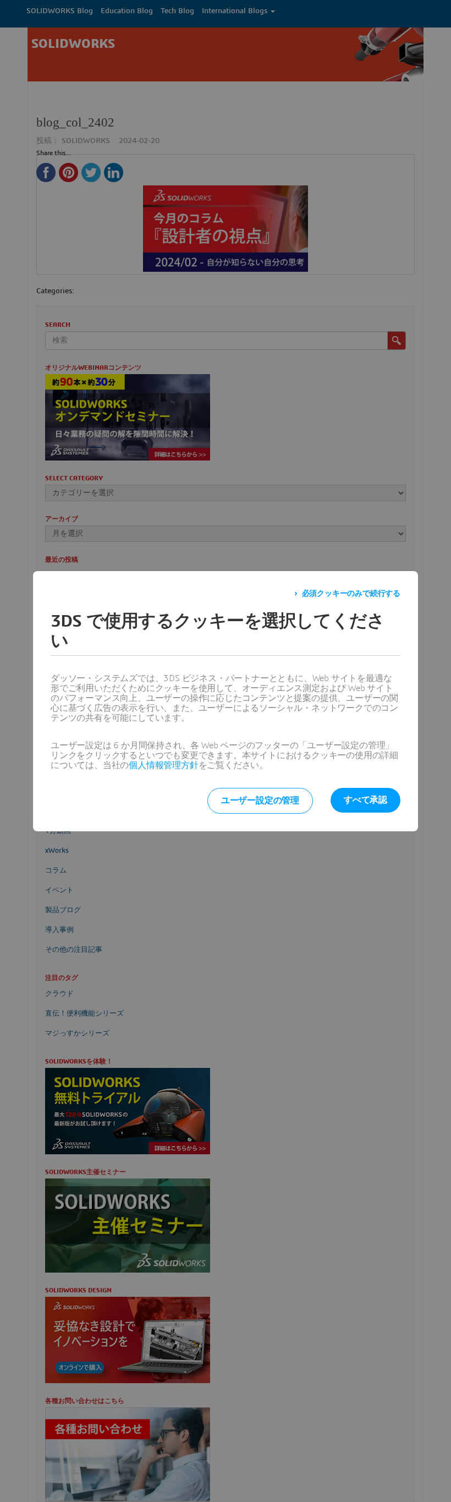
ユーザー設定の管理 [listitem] (260, 800)
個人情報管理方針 (163, 765)
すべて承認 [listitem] (365, 800)
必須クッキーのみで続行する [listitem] (351, 593)
